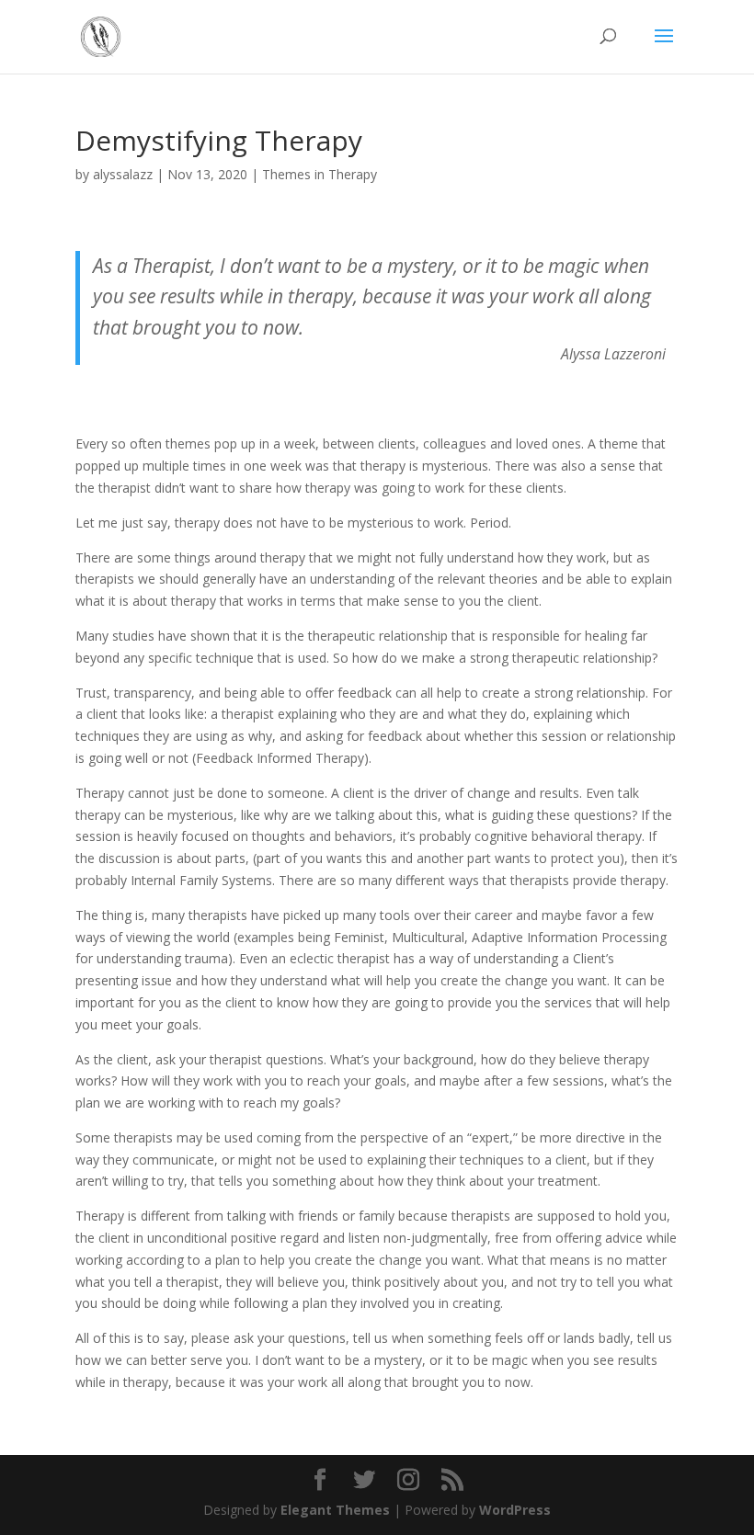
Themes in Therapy (319, 174)
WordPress (515, 1509)
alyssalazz (123, 174)
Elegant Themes (335, 1509)
